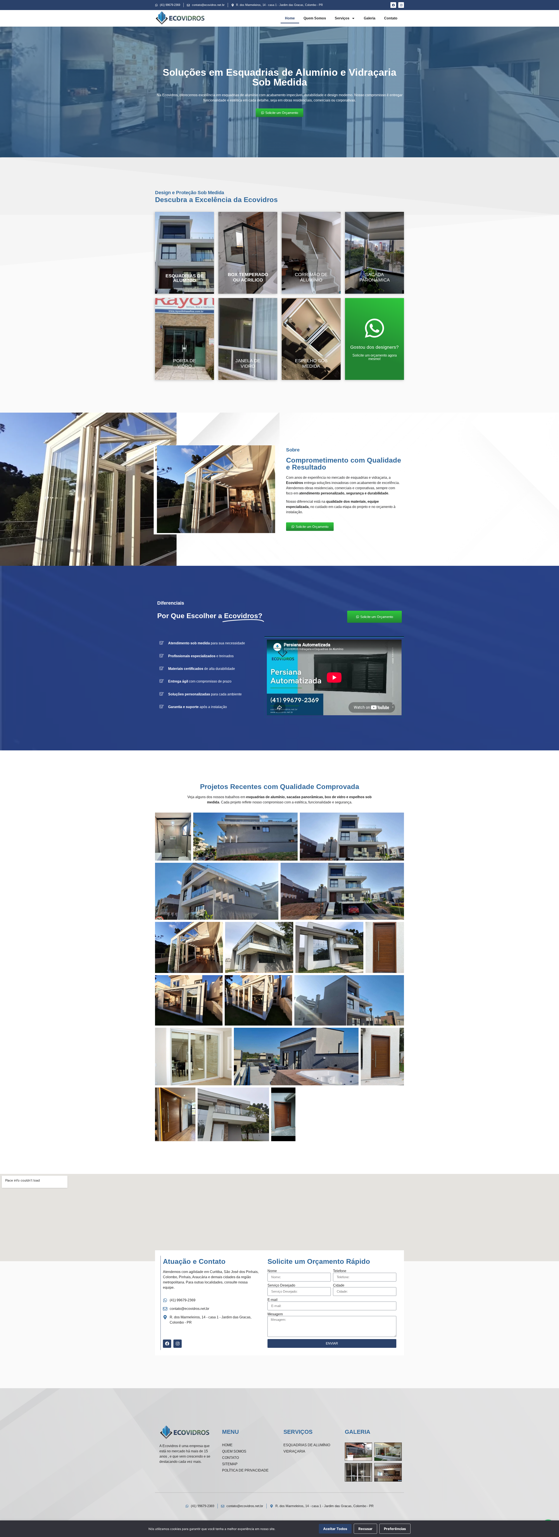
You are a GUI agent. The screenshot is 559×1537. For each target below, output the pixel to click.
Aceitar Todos (335, 1529)
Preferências (395, 1529)
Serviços (342, 18)
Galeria (369, 18)
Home (290, 18)
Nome (272, 1271)
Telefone (339, 1271)
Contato (390, 18)
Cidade (338, 1285)
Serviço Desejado (281, 1285)
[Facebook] (393, 5)
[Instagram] (401, 5)
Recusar (365, 1529)
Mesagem (275, 1314)
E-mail (272, 1300)
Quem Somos (315, 18)
